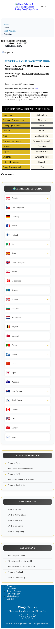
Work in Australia (15, 520)
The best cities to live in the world (21, 567)
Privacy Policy (13, 594)
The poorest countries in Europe (21, 480)
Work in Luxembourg (16, 578)
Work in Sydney (14, 509)
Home (6, 25)
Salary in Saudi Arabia (17, 485)
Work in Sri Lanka (15, 526)
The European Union (16, 556)
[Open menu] (6, 15)
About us (11, 586)
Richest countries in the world (20, 561)
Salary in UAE (14, 474)
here (36, 88)
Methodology (13, 596)
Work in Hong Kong (16, 531)
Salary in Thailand (15, 572)
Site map (11, 599)
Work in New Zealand (17, 515)
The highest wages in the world (20, 469)
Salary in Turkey (14, 463)
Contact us (11, 588)
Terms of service (14, 591)
